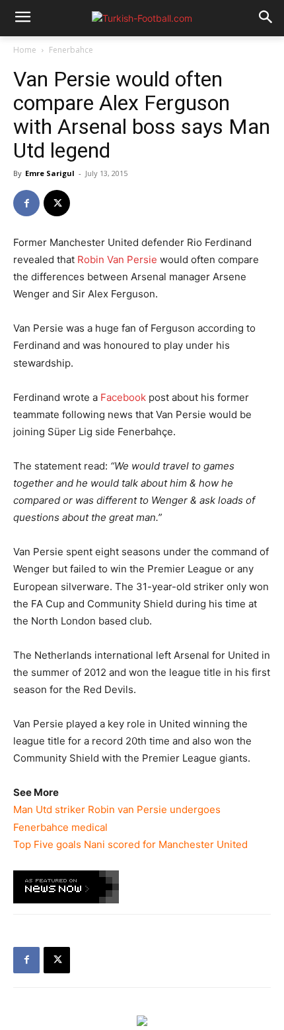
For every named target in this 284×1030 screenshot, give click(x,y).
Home (24, 49)
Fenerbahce (71, 49)
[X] (57, 203)
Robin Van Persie (117, 259)
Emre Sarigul (50, 173)
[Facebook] (26, 203)
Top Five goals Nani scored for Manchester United (130, 844)
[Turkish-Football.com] (142, 18)
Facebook (123, 397)
